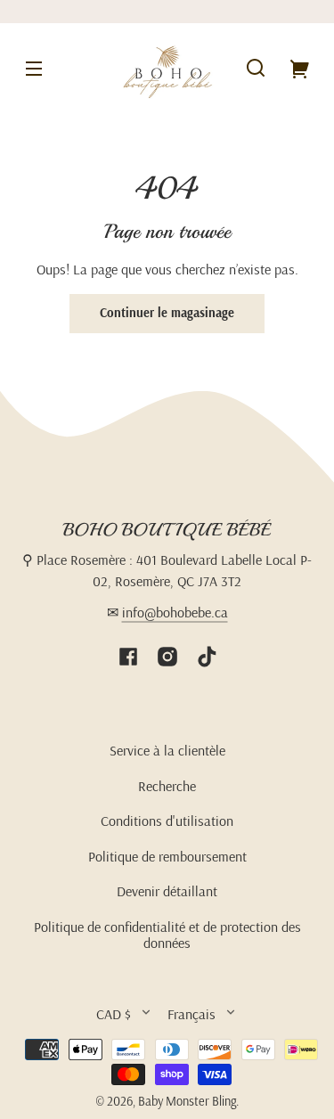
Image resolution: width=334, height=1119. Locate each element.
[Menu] (33, 67)
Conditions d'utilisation (167, 820)
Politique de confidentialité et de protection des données (167, 935)
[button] (255, 67)
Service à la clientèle (167, 750)
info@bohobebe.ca (175, 612)
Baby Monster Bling (187, 1101)
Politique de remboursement (167, 856)
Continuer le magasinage (167, 313)
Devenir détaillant (167, 891)
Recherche (167, 786)
